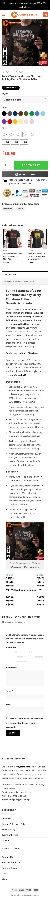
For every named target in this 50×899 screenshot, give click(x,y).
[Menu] (3, 14)
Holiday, (23, 353)
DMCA (5, 873)
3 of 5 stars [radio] (12, 657)
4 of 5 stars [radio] (29, 657)
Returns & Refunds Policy (14, 824)
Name (9, 691)
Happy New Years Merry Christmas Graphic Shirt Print (12, 256)
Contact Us (7, 857)
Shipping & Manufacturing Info (19, 281)
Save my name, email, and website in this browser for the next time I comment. (25, 722)
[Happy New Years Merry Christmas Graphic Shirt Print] (13, 238)
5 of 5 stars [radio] (12, 661)
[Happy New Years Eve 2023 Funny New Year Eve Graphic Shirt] (37, 238)
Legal (4, 878)
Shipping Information (12, 862)
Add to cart (31, 165)
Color (5, 107)
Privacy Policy (8, 829)
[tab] (25, 274)
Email (9, 704)
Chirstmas (7, 209)
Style (5, 93)
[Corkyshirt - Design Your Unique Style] (25, 14)
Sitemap (6, 840)
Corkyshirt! (20, 375)
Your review (12, 667)
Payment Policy (9, 867)
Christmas (18, 72)
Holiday (5, 72)
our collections (21, 323)
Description (10, 275)
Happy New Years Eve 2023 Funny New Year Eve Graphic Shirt (36, 256)
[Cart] (45, 14)
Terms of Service (10, 834)
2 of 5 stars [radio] (23, 652)
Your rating (11, 647)
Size (4, 128)
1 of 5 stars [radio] (10, 652)
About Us (6, 818)
